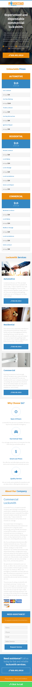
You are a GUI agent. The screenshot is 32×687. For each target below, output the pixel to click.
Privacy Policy (9, 678)
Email (7, 637)
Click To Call (17, 684)
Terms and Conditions (21, 678)
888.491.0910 (16, 55)
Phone (7, 632)
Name (7, 628)
